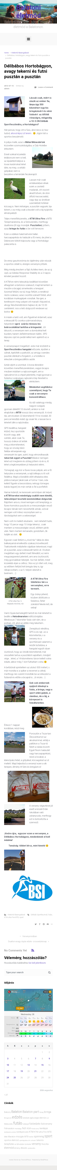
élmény (17, 1148)
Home (6, 53)
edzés (17, 1117)
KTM (31, 1132)
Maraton (11, 1137)
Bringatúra (7, 1118)
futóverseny (46, 1124)
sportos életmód (11, 1140)
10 (8, 1065)
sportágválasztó (24, 1140)
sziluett (33, 1140)
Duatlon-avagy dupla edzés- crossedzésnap (27, 941)
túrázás (28, 1144)
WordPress (44, 1160)
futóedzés (34, 1123)
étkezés (24, 1148)
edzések (26, 1118)
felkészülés (8, 1124)
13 (28, 1065)
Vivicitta (45, 1144)
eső (47, 1118)
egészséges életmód (38, 1118)
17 (8, 1071)
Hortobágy (18, 1129)
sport (22, 917)
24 (8, 1078)
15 (42, 1065)
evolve (11, 1160)
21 (35, 1071)
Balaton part (31, 1111)
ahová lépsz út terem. (21, 133)
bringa (47, 1111)
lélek (5, 1137)
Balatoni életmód (28, 11)
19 (21, 1071)
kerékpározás (22, 1132)
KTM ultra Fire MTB (11, 917)
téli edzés (20, 1144)
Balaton (16, 1112)
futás (50, 915)
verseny (36, 1143)
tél (15, 1144)
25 (15, 1078)
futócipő (26, 1124)
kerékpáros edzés (10, 1132)
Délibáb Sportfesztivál (39, 915)
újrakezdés (31, 1148)
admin (6, 89)
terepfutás (9, 1144)
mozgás (20, 1136)
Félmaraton (9, 1128)
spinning (39, 1136)
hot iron (26, 1128)
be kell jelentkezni (37, 963)
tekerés (40, 1140)
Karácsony (35, 1129)
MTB (26, 1137)
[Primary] (28, 39)
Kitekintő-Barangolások (20, 53)
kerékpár (44, 1128)
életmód (9, 1147)
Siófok (31, 1137)
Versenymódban (29, 936)
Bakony (7, 1112)
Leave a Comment (45, 87)
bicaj (41, 1112)
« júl (6, 1095)
